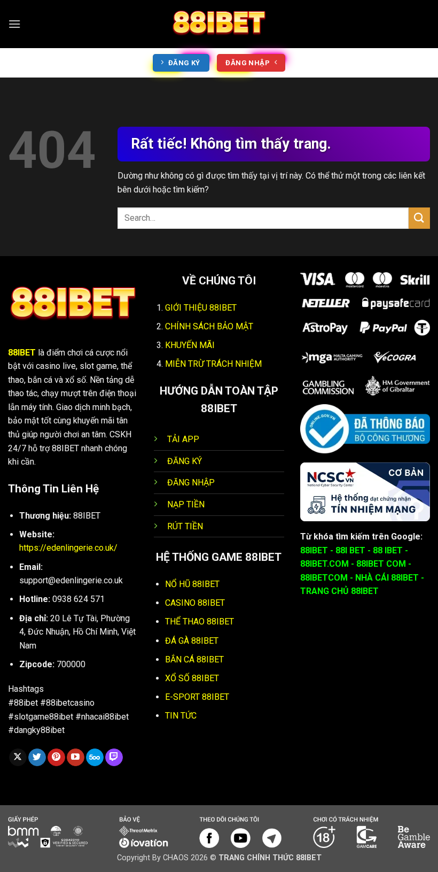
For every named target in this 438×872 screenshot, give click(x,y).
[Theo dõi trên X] (18, 757)
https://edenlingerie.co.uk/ (68, 548)
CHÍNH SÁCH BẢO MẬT (209, 326)
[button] (14, 24)
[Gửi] (419, 217)
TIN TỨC (181, 716)
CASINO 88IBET (195, 603)
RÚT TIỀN (185, 526)
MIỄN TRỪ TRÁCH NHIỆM (213, 364)
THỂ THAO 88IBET (199, 621)
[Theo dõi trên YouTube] (75, 757)
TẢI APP (183, 439)
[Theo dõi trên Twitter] (37, 757)
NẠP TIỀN (186, 504)
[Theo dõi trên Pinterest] (56, 757)
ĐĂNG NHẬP (191, 482)
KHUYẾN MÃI (190, 345)
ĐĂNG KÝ (184, 461)
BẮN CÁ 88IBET (194, 659)
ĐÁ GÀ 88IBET (191, 641)
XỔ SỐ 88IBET (192, 678)
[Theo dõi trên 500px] (95, 757)
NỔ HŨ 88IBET (192, 584)
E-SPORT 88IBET (197, 697)
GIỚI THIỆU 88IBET (201, 308)
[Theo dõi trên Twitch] (114, 757)
